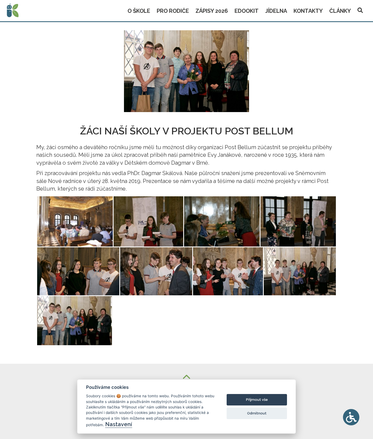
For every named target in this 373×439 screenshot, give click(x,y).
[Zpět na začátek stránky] (186, 377)
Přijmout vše (257, 400)
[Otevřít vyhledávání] (360, 9)
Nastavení (118, 424)
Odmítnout (257, 413)
